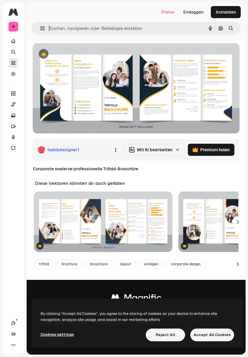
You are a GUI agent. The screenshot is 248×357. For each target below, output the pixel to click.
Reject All (165, 334)
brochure (69, 264)
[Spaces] (13, 104)
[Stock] (13, 63)
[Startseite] (13, 41)
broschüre (99, 264)
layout (125, 264)
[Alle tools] (13, 93)
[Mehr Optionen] (115, 150)
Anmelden (226, 12)
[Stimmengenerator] (13, 137)
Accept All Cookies (212, 334)
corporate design (186, 264)
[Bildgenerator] (13, 115)
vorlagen (151, 264)
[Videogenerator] (13, 126)
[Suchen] (13, 52)
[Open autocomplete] (40, 28)
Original (71, 54)
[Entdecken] (13, 74)
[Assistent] (13, 148)
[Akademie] (13, 334)
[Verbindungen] (13, 323)
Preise (168, 12)
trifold (44, 264)
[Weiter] (237, 222)
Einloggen (193, 12)
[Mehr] (13, 345)
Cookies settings (57, 334)
